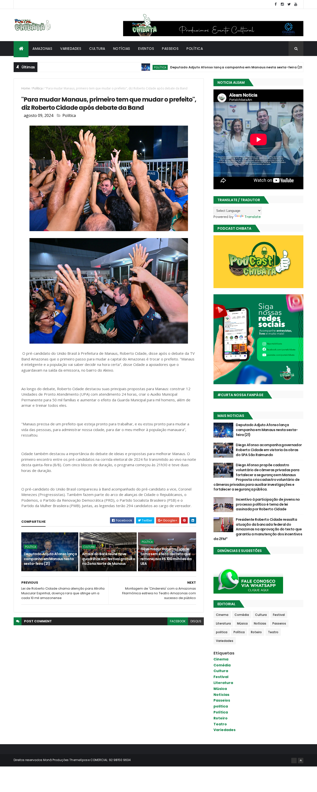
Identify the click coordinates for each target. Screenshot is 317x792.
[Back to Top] (300, 760)
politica (221, 632)
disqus (195, 621)
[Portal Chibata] (294, 760)
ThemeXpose (79, 760)
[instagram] (282, 4)
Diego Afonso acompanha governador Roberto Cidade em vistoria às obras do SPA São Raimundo (269, 449)
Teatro (273, 632)
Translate (252, 216)
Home (25, 88)
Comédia (242, 615)
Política (194, 48)
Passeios (170, 48)
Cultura (97, 48)
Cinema (222, 615)
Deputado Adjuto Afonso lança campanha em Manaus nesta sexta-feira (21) (217, 67)
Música (242, 623)
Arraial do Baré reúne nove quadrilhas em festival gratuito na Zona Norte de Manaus (108, 558)
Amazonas (42, 48)
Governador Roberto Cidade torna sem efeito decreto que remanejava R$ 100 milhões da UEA (165, 556)
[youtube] (295, 4)
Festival (279, 615)
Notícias (121, 48)
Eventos (146, 48)
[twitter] (289, 4)
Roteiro (256, 632)
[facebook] (275, 4)
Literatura (223, 623)
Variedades (70, 48)
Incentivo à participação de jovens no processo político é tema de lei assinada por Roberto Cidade (268, 504)
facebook (177, 621)
